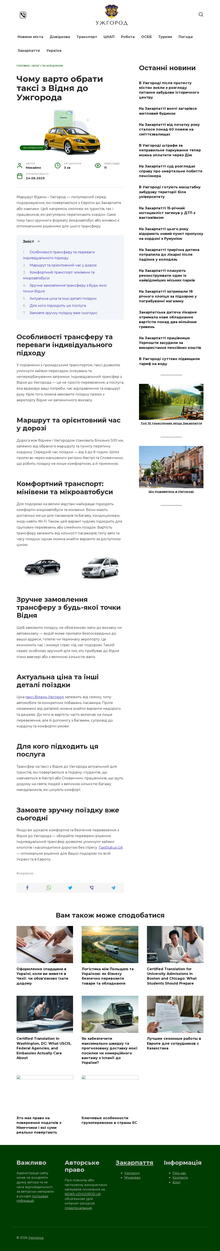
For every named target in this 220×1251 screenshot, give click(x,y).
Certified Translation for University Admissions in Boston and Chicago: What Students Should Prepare (172, 976)
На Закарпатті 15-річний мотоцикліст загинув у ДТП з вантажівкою (167, 213)
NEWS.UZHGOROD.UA (83, 1194)
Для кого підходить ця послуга (58, 306)
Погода (186, 37)
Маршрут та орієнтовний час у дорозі (63, 265)
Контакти (180, 1178)
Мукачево (132, 1178)
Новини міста (30, 37)
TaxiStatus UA (111, 847)
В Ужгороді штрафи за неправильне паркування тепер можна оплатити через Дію (170, 150)
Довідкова (60, 37)
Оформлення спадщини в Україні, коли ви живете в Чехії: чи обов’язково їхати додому (42, 976)
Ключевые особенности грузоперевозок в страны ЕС (109, 1120)
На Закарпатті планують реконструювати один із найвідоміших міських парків (167, 275)
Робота (128, 37)
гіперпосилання (78, 1208)
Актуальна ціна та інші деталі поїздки (63, 298)
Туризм (165, 37)
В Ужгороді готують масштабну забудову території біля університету (170, 192)
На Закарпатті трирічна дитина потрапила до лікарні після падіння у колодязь (169, 254)
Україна (53, 51)
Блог (36, 65)
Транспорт (86, 37)
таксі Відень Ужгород (44, 697)
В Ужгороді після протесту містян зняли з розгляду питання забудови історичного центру (169, 90)
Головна (23, 65)
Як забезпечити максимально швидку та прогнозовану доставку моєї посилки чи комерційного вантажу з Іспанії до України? (110, 1051)
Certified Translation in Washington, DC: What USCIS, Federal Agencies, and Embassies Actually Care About (44, 1048)
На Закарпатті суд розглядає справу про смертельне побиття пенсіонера (170, 171)
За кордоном (52, 65)
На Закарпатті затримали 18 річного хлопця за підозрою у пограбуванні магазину (168, 296)
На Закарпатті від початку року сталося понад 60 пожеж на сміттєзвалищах (169, 129)
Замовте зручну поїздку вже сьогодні (63, 313)
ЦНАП (109, 37)
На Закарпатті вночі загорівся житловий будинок (168, 110)
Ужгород (131, 1173)
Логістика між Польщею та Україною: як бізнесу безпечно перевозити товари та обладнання (108, 976)
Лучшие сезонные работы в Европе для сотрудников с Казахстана (174, 1043)
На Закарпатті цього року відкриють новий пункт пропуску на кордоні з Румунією (171, 233)
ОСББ (146, 37)
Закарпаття (29, 51)
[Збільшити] (118, 559)
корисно (26, 873)
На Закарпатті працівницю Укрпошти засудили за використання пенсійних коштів (170, 343)
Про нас (179, 1173)
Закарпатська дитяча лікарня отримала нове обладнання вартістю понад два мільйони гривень (168, 319)
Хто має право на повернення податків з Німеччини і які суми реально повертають (39, 1125)
